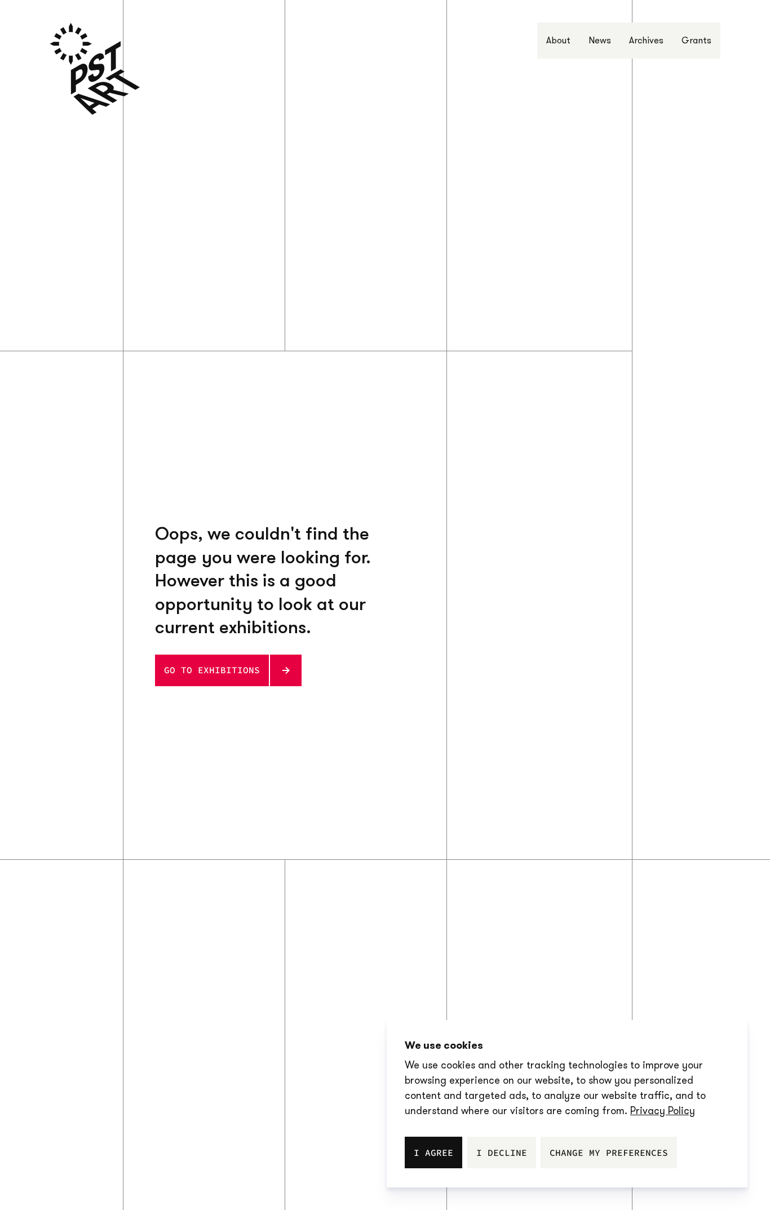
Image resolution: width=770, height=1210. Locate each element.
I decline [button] (501, 1152)
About (558, 40)
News (599, 40)
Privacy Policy (662, 1110)
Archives (646, 40)
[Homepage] (95, 69)
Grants (696, 40)
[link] (662, 1110)
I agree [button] (433, 1152)
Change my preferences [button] (609, 1152)
